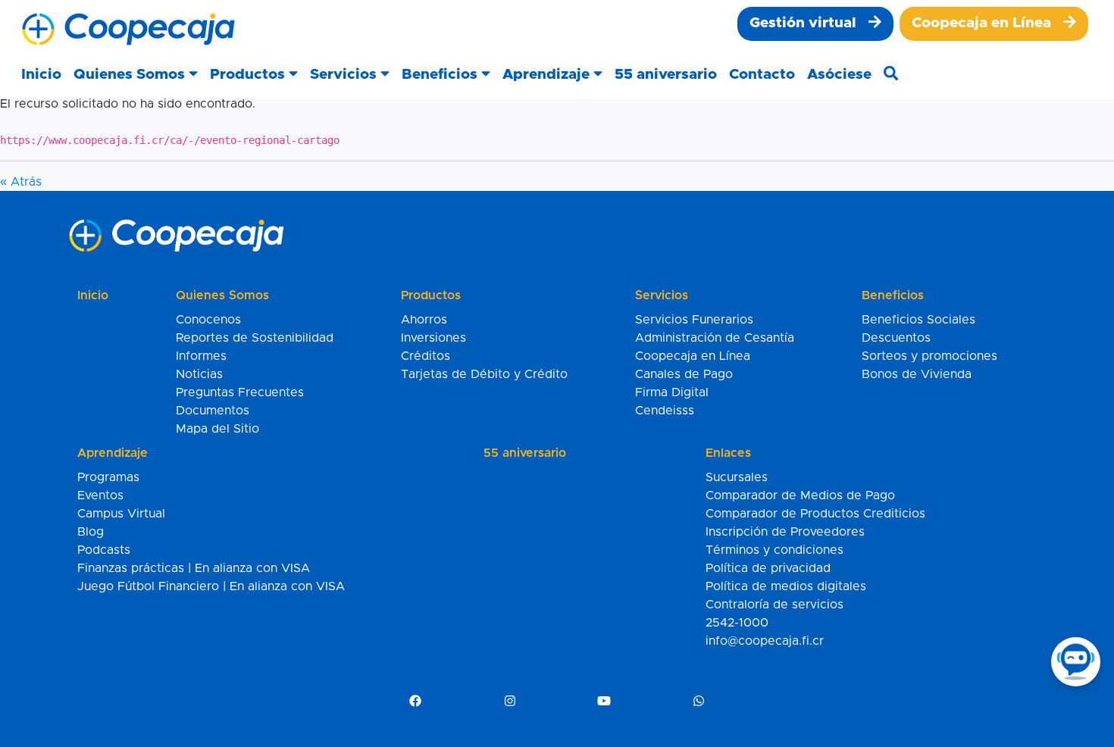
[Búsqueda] (891, 75)
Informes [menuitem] (201, 356)
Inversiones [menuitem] (433, 338)
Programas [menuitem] (108, 477)
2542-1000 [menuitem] (737, 623)
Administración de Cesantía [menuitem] (714, 338)
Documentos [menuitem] (212, 411)
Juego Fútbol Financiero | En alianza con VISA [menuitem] (211, 586)
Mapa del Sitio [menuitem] (217, 429)
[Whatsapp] (698, 701)
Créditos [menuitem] (425, 356)
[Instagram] (510, 701)
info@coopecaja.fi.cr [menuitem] (765, 641)
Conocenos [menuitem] (208, 320)
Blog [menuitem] (90, 532)
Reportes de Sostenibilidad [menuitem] (254, 338)
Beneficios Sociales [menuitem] (918, 320)
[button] (135, 75)
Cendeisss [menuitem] (664, 411)
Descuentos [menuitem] (896, 338)
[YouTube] (604, 701)
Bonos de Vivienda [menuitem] (917, 374)
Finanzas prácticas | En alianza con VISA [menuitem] (193, 568)
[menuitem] (815, 24)
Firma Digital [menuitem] (672, 392)
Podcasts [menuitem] (103, 550)
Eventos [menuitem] (100, 495)
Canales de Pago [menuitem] (684, 374)
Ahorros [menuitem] (424, 320)
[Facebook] (415, 701)
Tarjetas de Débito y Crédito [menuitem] (484, 374)
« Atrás (21, 182)
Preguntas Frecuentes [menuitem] (240, 392)
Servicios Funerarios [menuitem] (694, 320)
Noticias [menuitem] (199, 374)
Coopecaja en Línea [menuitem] (692, 356)
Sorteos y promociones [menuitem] (929, 356)
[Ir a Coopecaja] (128, 29)
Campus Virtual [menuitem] (121, 514)
